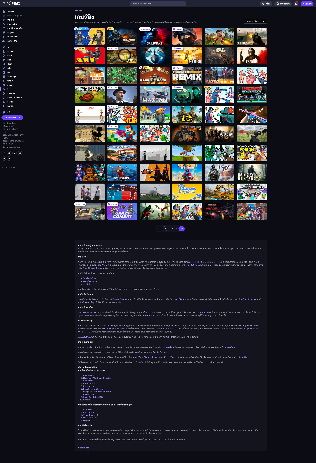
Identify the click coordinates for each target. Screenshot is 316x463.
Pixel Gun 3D (149, 315)
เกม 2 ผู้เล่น (121, 299)
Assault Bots (84, 337)
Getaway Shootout (179, 299)
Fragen (86, 420)
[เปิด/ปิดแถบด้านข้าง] (4, 4)
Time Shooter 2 (90, 268)
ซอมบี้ (137, 352)
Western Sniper (90, 417)
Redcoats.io (89, 386)
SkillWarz (102, 265)
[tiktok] (3, 153)
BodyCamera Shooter (93, 389)
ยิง (81, 11)
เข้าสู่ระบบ (307, 3)
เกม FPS (239, 248)
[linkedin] (3, 158)
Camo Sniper (89, 394)
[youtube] (9, 153)
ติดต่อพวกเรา (14, 117)
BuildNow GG (89, 375)
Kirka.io (86, 399)
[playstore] (9, 158)
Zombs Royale (160, 352)
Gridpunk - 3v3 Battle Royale (97, 391)
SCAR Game (205, 312)
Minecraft (167, 347)
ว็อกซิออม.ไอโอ (90, 278)
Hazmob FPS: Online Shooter (205, 262)
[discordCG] (20, 153)
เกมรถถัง (110, 328)
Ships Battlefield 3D (93, 397)
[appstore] (14, 153)
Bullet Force (194, 265)
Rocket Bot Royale (174, 328)
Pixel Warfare (228, 347)
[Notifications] (296, 3)
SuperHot (243, 357)
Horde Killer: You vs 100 (169, 357)
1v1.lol (86, 284)
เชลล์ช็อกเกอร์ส (90, 281)
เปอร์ (88, 302)
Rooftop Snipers (247, 299)
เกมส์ (76, 11)
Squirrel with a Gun (87, 312)
